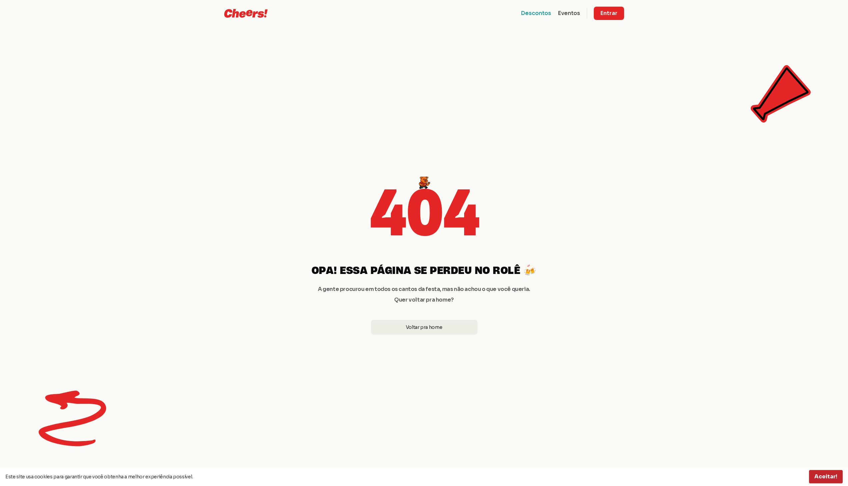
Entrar (608, 13)
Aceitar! (825, 476)
